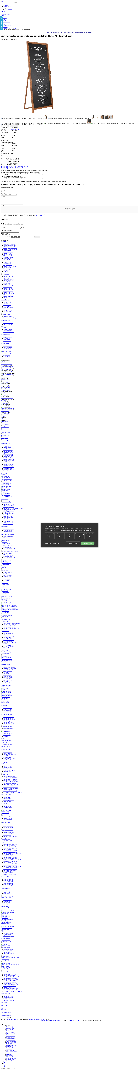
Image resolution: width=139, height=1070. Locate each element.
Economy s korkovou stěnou (10, 633)
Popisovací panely (7, 741)
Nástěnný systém (5, 351)
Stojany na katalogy (6, 494)
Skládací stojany (5, 484)
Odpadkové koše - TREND (9, 790)
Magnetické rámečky (8, 563)
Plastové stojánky (6, 451)
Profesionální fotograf (44, 1028)
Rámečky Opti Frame (8, 531)
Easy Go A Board (7, 265)
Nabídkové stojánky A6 (8, 469)
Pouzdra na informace (8, 850)
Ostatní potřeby (6, 806)
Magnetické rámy (6, 551)
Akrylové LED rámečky (6, 622)
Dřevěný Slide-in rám (8, 280)
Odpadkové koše (5, 781)
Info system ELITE (7, 680)
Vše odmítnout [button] (73, 543)
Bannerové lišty (5, 572)
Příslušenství (6, 588)
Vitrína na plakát (7, 645)
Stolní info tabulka (7, 686)
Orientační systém (5, 710)
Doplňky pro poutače (5, 754)
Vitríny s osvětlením (8, 835)
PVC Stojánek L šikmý (8, 879)
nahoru (2, 238)
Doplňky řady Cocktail (8, 731)
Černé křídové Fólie (8, 719)
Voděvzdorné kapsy (8, 717)
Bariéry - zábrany (6, 966)
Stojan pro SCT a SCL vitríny (10, 650)
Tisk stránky (7, 238)
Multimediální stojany (5, 669)
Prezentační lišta (7, 764)
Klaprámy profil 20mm (8, 513)
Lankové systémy (6, 321)
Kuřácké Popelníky (6, 954)
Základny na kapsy (7, 476)
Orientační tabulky (6, 672)
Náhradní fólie (5, 713)
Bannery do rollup (7, 751)
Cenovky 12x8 (6, 899)
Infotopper (4, 573)
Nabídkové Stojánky (8, 465)
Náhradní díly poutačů (7, 733)
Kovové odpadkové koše (9, 784)
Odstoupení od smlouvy (11, 1068)
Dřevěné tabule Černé (8, 291)
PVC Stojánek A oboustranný (10, 878)
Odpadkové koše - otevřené (9, 788)
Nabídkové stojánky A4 (8, 466)
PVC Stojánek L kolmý (8, 880)
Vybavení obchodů (5, 915)
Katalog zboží (9, 1063)
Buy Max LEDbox (6, 605)
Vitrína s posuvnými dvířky (9, 634)
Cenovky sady (6, 898)
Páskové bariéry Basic (8, 943)
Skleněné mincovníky (8, 332)
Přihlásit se (5, 5)
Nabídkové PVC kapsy (8, 477)
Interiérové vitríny (6, 627)
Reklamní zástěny (6, 342)
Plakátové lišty (6, 283)
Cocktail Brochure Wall (7, 504)
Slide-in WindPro (7, 258)
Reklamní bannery (5, 601)
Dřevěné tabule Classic (8, 289)
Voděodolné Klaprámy (8, 521)
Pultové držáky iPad (6, 665)
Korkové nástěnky (7, 761)
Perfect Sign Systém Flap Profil (10, 676)
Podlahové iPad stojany (7, 668)
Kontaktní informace (5, 22)
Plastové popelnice (6, 953)
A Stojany (11, 166)
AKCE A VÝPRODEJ (6, 1020)
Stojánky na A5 (7, 455)
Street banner (5, 590)
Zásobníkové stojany (8, 461)
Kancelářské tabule (6, 757)
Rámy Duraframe (7, 545)
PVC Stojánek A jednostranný (10, 876)
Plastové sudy (5, 922)
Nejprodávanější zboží (6, 168)
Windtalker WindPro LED (9, 261)
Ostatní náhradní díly (8, 736)
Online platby (4, 18)
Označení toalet (5, 707)
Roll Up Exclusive (7, 582)
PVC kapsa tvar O (7, 863)
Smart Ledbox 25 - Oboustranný (9, 612)
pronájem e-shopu (40, 1027)
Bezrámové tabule (7, 287)
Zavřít (9, 1033)
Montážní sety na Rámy (8, 728)
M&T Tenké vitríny (7, 651)
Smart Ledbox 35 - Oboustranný (9, 615)
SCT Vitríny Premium (8, 647)
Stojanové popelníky (8, 957)
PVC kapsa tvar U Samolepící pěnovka (12, 874)
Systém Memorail (7, 356)
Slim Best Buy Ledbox (7, 604)
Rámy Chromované (7, 526)
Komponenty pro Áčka (8, 726)
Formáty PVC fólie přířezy (9, 881)
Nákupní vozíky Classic (8, 840)
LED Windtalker (5, 620)
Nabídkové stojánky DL (9, 472)
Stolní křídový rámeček (8, 279)
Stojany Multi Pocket (6, 492)
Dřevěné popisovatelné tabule (21, 166)
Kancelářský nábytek (5, 976)
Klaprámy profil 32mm (8, 518)
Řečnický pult (6, 281)
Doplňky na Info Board (8, 730)
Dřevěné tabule (12, 167)
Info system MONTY (8, 681)
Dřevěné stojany (5, 495)
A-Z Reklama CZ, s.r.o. (73, 1028)
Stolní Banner (6, 586)
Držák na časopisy (7, 355)
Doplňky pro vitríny (6, 659)
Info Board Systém (7, 269)
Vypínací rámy (5, 569)
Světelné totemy (5, 618)
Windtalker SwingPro (8, 257)
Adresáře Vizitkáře (7, 774)
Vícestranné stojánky (8, 464)
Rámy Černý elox (7, 523)
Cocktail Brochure (7, 353)
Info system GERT (7, 689)
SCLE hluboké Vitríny (8, 643)
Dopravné (3, 19)
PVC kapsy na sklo (7, 561)
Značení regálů (6, 690)
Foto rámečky (5, 534)
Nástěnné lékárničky (6, 946)
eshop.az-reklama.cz (11, 1027)
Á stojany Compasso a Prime (10, 248)
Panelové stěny (6, 347)
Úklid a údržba (4, 1010)
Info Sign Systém (7, 682)
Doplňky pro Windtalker (9, 727)
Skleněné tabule (7, 763)
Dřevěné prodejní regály (7, 903)
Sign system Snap (7, 678)
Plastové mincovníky (8, 330)
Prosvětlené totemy (7, 338)
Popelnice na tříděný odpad (9, 793)
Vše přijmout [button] (88, 543)
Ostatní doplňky (7, 742)
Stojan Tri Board (7, 312)
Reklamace (3, 16)
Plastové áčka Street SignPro (10, 249)
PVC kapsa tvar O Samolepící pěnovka (12, 867)
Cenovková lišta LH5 (8, 892)
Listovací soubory (7, 776)
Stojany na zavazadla (8, 285)
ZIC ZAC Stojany (6, 482)
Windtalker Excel (7, 263)
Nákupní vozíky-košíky (7, 837)
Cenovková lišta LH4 (8, 890)
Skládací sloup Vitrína (8, 339)
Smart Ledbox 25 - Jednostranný (9, 611)
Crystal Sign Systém (8, 685)
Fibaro (3, 1016)
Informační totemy (7, 337)
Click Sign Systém (7, 684)
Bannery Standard (7, 580)
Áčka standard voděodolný (9, 245)
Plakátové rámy (4, 574)
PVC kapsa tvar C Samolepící (10, 859)
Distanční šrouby (5, 548)
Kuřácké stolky (6, 960)
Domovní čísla (5, 706)
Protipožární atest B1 (8, 520)
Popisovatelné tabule (8, 252)
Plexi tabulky (5, 549)
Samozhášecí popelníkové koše (10, 792)
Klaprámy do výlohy (8, 562)
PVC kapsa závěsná (8, 862)
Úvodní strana (4, 11)
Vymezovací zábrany (6, 698)
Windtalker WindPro (8, 255)
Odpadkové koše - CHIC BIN (10, 785)
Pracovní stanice (5, 819)
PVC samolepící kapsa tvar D (10, 853)
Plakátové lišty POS (6, 570)
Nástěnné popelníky (8, 958)
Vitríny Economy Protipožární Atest (11, 630)
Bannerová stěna (7, 348)
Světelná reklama (4, 624)
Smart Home (3, 1017)
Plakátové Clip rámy (6, 509)
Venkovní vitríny (5, 638)
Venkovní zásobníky (8, 463)
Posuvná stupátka (6, 846)
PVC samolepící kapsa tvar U (10, 855)
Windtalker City (7, 262)
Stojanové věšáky (7, 814)
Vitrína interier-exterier (8, 641)
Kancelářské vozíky (6, 818)
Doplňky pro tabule (6, 739)
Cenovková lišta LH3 (8, 889)
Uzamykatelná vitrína (7, 567)
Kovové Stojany (4, 481)
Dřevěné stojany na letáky (9, 294)
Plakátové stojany (7, 267)
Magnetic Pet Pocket (8, 553)
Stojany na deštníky (7, 815)
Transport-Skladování (5, 931)
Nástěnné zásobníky (8, 460)
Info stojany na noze (8, 318)
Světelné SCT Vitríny (7, 610)
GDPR (2, 15)
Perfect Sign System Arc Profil (10, 674)
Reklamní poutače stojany (56, 1028)
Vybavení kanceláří (5, 820)
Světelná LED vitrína (5, 608)
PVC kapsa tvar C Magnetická (10, 858)
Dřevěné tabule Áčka (22, 167)
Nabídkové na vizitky (8, 473)
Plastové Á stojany (7, 253)
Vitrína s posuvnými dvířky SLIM (11, 636)
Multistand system (7, 316)
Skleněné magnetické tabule (9, 762)
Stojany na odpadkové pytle (9, 993)
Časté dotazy (3, 20)
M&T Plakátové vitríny (8, 654)
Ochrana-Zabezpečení (6, 949)
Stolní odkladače (7, 779)
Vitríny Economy (7, 629)
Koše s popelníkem (7, 797)
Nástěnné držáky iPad (7, 666)
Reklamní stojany (5, 166)
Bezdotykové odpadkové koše (10, 798)
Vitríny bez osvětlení (8, 833)
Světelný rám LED (6, 607)
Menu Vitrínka (5, 696)
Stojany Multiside (6, 502)
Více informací (39, 215)
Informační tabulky (6, 704)
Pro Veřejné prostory (5, 968)
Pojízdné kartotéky (7, 775)
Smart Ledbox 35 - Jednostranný (9, 614)
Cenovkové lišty (5, 884)
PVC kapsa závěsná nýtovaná (10, 868)
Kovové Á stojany (7, 254)
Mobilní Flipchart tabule (8, 766)
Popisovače (6, 744)
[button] (52, 543)
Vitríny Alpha (6, 642)
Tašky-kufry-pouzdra (6, 746)
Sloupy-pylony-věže (6, 334)
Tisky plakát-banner (6, 748)
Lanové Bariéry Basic (8, 941)
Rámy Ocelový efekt (8, 529)
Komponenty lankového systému (11, 325)
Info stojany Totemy (6, 700)
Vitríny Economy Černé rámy (10, 632)
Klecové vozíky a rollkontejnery (10, 844)
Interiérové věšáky (6, 811)
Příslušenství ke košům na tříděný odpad (12, 800)
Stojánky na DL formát (8, 456)
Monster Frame (5, 592)
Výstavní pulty (6, 362)
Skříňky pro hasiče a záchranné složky (10, 965)
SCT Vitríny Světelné (8, 649)
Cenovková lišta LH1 (8, 887)
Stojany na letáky (4, 506)
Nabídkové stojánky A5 (8, 468)
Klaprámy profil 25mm (8, 514)
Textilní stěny (6, 346)
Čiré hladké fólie (7, 718)
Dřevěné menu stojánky (8, 296)
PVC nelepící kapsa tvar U (9, 854)
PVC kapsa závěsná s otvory (10, 875)
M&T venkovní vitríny (8, 653)
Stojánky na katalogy (8, 457)
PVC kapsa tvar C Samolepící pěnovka (12, 861)
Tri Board (5, 271)
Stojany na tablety (6, 694)
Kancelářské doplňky (6, 802)
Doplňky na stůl (7, 805)
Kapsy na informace (8, 544)
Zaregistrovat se (7, 6)
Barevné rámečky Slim (8, 536)
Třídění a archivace (6, 771)
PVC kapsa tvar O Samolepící (10, 866)
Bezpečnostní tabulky (7, 935)
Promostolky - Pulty (6, 359)
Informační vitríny (5, 660)
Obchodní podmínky (5, 14)
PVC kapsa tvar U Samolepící (10, 872)
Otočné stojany (5, 489)
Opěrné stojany (6, 278)
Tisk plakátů (6, 750)
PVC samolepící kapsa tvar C (10, 851)
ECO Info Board (7, 314)
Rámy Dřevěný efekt (8, 525)
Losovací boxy (6, 478)
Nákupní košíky (7, 842)
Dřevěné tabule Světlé (8, 292)
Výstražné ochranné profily (8, 919)
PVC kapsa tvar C (7, 857)
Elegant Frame (6, 522)
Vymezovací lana (7, 942)
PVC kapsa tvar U (7, 870)
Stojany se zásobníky (6, 496)
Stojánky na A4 (7, 453)
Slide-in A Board (7, 250)
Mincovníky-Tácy (6, 328)
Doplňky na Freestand (8, 724)
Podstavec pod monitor (8, 807)
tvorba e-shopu (31, 1027)
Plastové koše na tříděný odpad (10, 796)
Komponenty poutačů (7, 722)
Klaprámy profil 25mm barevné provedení (13, 516)
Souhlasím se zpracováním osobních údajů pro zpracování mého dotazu (19, 215)
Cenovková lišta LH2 (8, 888)
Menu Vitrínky (5, 658)
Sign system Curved (8, 677)
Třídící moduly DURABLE (9, 778)
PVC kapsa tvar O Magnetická (10, 865)
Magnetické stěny (7, 344)
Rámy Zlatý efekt (7, 527)
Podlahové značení (6, 697)
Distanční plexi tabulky (7, 703)
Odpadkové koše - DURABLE (10, 789)
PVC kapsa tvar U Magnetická (10, 871)
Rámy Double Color (8, 530)
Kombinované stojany (7, 488)
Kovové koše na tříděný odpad (10, 794)
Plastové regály (5, 925)
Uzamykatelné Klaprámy (9, 517)
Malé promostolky (7, 361)
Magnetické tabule (7, 759)
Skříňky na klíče (7, 809)
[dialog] (69, 535)
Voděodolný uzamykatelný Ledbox (10, 617)
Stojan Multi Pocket (8, 315)
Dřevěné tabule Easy (8, 288)
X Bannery (6, 585)
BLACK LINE (4, 1013)
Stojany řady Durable (7, 486)
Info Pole (5, 270)
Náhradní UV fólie (7, 715)
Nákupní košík (9, 1064)
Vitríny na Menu (7, 655)
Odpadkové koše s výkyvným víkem (11, 984)
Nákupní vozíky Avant (8, 841)
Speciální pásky (5, 937)
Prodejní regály (6, 284)
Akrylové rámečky (7, 539)
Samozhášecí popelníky (8, 961)
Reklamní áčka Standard (9, 244)
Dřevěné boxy (6, 297)
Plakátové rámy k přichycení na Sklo (10, 558)
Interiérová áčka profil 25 (9, 246)
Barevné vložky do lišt (8, 893)
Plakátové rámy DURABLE (7, 541)
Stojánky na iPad (5, 663)
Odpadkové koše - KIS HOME (10, 787)
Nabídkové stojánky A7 (8, 470)
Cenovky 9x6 (6, 901)
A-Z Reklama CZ (15, 129)
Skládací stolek (6, 910)
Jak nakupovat (4, 12)
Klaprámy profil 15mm (8, 512)
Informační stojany (19, 307)
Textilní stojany (5, 498)
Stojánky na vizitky (7, 459)
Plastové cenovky (6, 896)
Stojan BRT (4, 499)
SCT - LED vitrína (7, 646)
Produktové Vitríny (6, 830)
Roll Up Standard (7, 581)
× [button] (96, 524)
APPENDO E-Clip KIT (9, 324)
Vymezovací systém (6, 938)
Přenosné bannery (6, 577)
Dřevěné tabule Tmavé (8, 293)
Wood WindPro (7, 259)
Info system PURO (7, 687)
